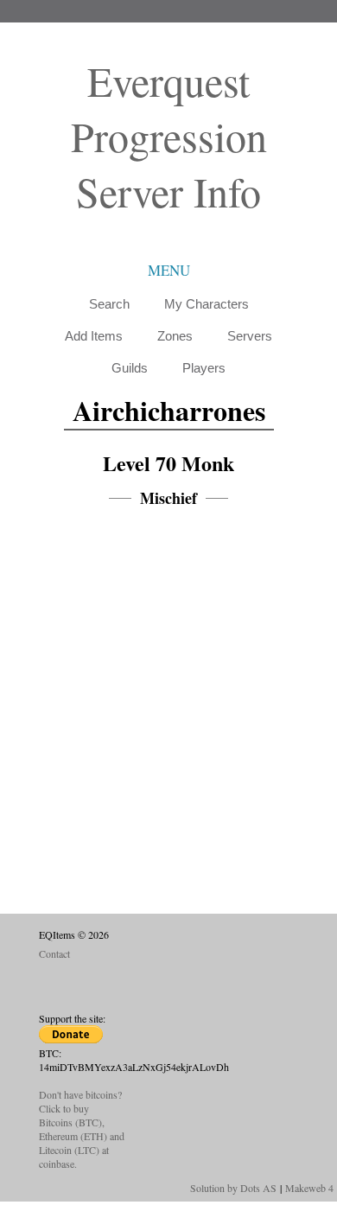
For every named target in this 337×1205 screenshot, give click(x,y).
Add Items (94, 335)
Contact (54, 953)
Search (109, 303)
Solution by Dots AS (233, 1188)
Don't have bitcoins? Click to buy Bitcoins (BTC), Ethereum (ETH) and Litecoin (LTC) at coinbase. (81, 1128)
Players (204, 367)
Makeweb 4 (309, 1188)
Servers (249, 335)
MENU (169, 270)
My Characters (206, 303)
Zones (175, 335)
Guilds (129, 367)
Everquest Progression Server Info (169, 136)
